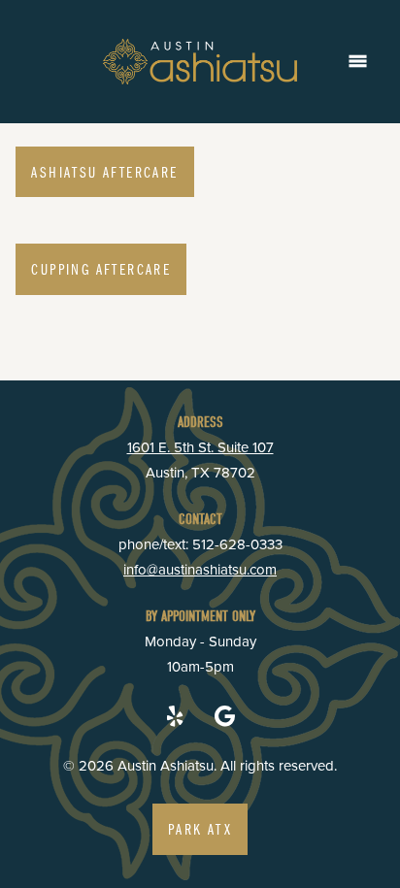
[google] (225, 716)
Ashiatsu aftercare (104, 171)
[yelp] (174, 716)
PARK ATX (200, 829)
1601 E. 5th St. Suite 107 (200, 447)
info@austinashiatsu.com (200, 569)
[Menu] (358, 62)
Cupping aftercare (101, 269)
